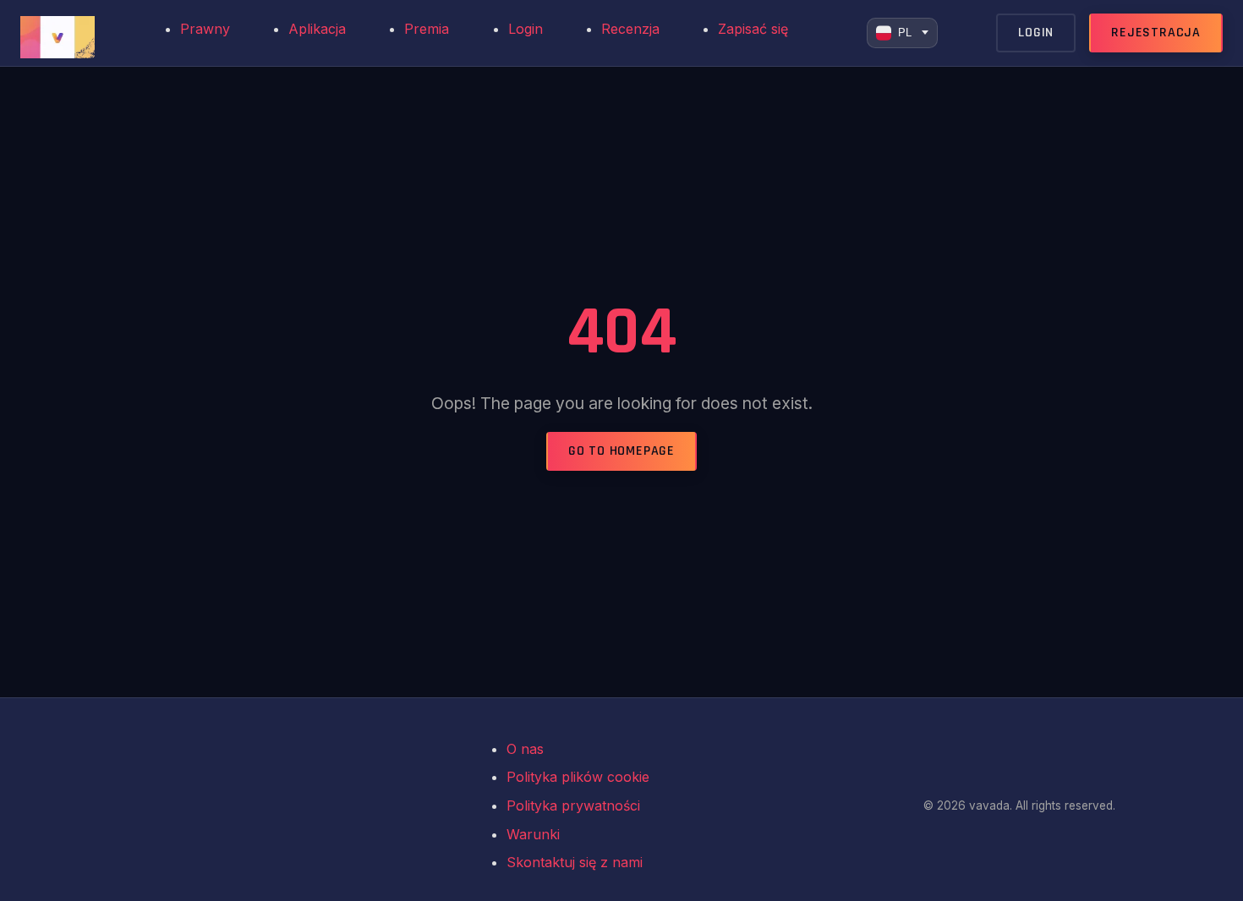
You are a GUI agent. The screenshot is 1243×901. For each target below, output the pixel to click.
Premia (426, 28)
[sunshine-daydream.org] (71, 33)
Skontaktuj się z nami (575, 862)
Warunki (533, 834)
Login (525, 28)
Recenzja (630, 28)
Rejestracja (1156, 32)
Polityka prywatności (573, 805)
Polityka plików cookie (578, 776)
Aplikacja (317, 28)
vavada (170, 806)
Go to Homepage (621, 451)
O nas (525, 748)
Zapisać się (753, 28)
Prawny (205, 28)
